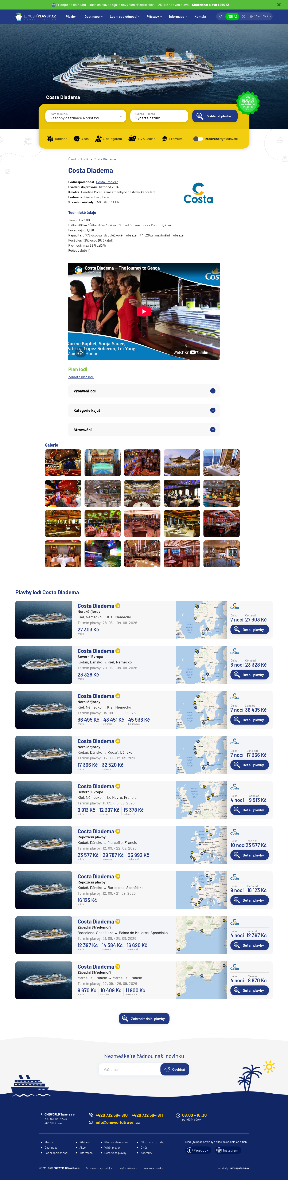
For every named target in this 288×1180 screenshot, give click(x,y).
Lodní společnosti (123, 16)
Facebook (201, 1150)
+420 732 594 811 (147, 1115)
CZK (265, 16)
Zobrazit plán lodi (81, 377)
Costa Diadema (96, 605)
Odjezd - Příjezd (145, 113)
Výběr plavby (112, 1147)
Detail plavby (253, 629)
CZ (255, 16)
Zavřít (279, 5)
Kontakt (200, 16)
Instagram (230, 1150)
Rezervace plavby (115, 1152)
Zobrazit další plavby (148, 1018)
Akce (82, 1147)
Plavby (71, 16)
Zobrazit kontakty (232, 16)
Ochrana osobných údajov (99, 1168)
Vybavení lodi (85, 391)
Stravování (83, 429)
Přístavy (153, 16)
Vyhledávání (221, 16)
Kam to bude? (59, 113)
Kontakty (146, 1152)
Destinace (92, 16)
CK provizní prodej (152, 1142)
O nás (144, 1147)
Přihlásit (243, 16)
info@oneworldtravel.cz (118, 1122)
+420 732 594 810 (112, 1115)
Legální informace (128, 1168)
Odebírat (178, 1069)
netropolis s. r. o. (239, 1168)
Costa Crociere (107, 182)
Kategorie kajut (87, 410)
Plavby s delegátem (116, 1142)
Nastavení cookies (153, 1168)
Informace (176, 16)
